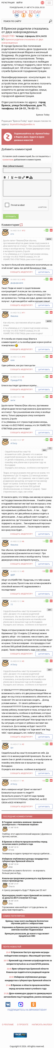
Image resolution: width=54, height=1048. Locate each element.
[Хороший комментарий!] (47, 230)
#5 (23, 571)
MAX (20, 1004)
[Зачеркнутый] (16, 177)
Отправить (11, 217)
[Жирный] (4, 177)
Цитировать (44, 272)
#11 (23, 313)
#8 (23, 397)
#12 (23, 280)
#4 (23, 601)
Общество (8, 36)
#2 (23, 744)
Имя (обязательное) (13, 166)
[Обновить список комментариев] (21, 224)
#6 (23, 541)
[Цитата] (27, 177)
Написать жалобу (42, 1024)
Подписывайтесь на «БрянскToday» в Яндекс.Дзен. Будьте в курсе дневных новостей (32, 136)
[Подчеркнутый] (12, 177)
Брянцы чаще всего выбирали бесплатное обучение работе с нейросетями (27, 922)
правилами (8, 159)
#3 (23, 661)
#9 (23, 377)
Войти (19, 3)
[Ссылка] (23, 177)
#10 (23, 357)
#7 (23, 440)
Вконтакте (8, 1004)
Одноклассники (33, 1004)
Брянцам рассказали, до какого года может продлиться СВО (27, 934)
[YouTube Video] (31, 177)
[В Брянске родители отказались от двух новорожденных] (27, 41)
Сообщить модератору (21, 272)
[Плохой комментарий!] (51, 230)
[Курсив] (8, 177)
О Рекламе (8, 1024)
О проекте (22, 1024)
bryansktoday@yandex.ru (22, 124)
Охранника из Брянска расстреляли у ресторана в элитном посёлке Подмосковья (27, 928)
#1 (23, 781)
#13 (23, 231)
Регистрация (8, 3)
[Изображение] (19, 177)
